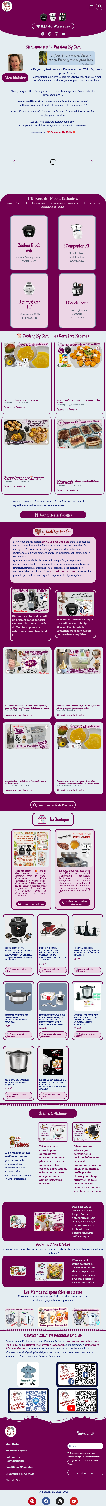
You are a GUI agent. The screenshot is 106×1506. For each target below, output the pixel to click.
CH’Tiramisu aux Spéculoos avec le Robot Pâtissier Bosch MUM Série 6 (78, 482)
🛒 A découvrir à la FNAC (85, 1035)
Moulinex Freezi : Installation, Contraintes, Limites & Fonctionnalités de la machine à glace (78, 707)
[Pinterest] (49, 33)
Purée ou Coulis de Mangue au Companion (21, 400)
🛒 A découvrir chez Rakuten (16, 1095)
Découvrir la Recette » (14, 407)
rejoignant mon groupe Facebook (43, 1344)
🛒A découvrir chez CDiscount (85, 970)
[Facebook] (42, 33)
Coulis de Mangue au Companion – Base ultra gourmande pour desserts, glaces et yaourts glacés (77, 782)
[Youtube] (63, 33)
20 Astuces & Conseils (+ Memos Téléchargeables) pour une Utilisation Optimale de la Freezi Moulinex (27, 707)
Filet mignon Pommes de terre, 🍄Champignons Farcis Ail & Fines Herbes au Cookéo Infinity (24, 478)
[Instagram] (56, 33)
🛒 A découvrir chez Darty (16, 970)
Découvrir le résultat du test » (18, 715)
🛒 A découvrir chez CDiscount (51, 970)
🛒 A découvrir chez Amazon (16, 1035)
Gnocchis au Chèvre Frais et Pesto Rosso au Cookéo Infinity (78, 401)
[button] (91, 6)
